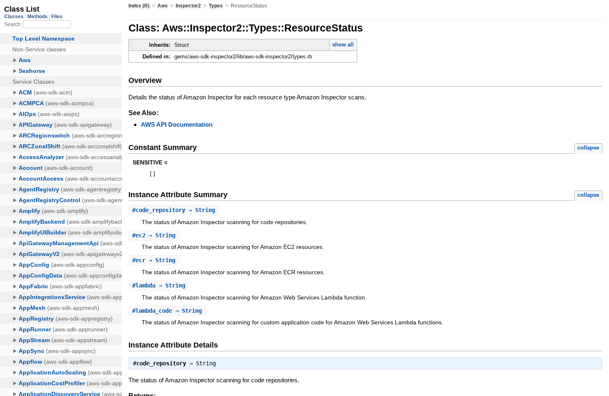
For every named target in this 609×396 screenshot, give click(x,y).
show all (343, 44)
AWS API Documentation (177, 124)
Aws (162, 6)
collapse (588, 148)
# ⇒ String (173, 210)
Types (216, 6)
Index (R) (139, 6)
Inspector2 (188, 6)
